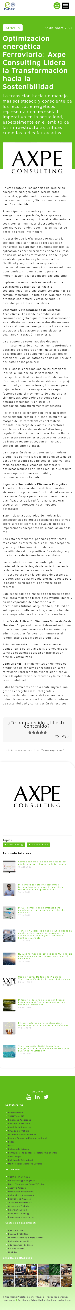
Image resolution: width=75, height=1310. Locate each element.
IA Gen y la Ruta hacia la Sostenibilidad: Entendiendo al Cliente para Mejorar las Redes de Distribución (41, 1002)
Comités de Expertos (19, 1127)
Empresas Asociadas (19, 1120)
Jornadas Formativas (20, 1202)
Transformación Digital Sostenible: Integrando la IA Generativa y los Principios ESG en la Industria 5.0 (43, 1048)
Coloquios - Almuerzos (21, 1195)
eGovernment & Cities (20, 1245)
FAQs (11, 1145)
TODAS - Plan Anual (19, 1177)
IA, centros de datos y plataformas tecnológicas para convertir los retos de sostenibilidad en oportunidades (41, 887)
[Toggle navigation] (65, 6)
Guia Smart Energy (18, 1213)
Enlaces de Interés (18, 1149)
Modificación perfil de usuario (25, 1163)
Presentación (15, 1112)
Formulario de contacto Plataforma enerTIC (33, 1152)
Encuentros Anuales (19, 1199)
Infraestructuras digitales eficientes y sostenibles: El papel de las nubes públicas (43, 1024)
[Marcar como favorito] (56, 736)
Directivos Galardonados (22, 1134)
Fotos (11, 1142)
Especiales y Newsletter (21, 1217)
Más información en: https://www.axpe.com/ (34, 750)
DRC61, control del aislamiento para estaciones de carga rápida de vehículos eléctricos (42, 910)
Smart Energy (15, 844)
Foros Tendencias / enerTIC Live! (27, 1184)
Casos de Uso (15, 1230)
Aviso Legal (14, 1156)
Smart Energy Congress (21, 1180)
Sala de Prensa (16, 1248)
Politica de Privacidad (20, 1160)
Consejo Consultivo (19, 1123)
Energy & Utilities (18, 1234)
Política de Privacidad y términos (37, 1300)
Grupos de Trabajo (18, 1131)
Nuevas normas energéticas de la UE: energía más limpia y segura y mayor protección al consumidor (45, 956)
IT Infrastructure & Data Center (26, 1237)
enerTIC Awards (17, 1188)
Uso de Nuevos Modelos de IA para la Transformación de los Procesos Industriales (44, 978)
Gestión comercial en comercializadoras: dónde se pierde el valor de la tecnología (42, 862)
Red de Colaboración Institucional (27, 1138)
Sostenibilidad (39, 844)
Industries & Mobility (20, 1241)
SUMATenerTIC (16, 1116)
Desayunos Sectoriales (20, 1191)
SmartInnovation (17, 1210)
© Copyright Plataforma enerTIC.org (23, 1297)
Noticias (12, 1252)
